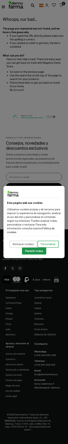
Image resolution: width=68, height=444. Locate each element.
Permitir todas (34, 250)
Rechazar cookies (23, 244)
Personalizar (48, 244)
